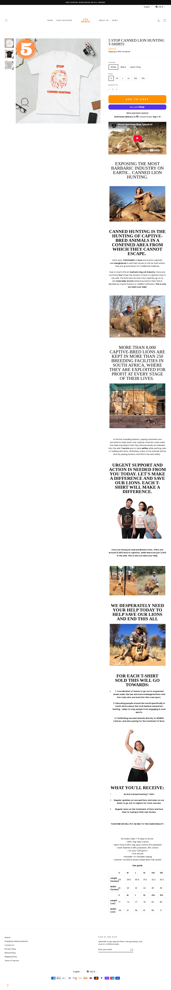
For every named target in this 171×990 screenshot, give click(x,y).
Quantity (113, 85)
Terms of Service (12, 961)
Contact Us (9, 945)
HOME (50, 20)
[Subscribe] (131, 949)
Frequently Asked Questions (16, 941)
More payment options (137, 113)
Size (110, 74)
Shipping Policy (11, 957)
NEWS (115, 20)
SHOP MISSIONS (64, 20)
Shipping (111, 52)
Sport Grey (135, 67)
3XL (143, 78)
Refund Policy (10, 953)
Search (7, 937)
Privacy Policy (10, 949)
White (113, 67)
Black (123, 67)
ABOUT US (104, 20)
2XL (135, 78)
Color (111, 62)
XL (128, 78)
